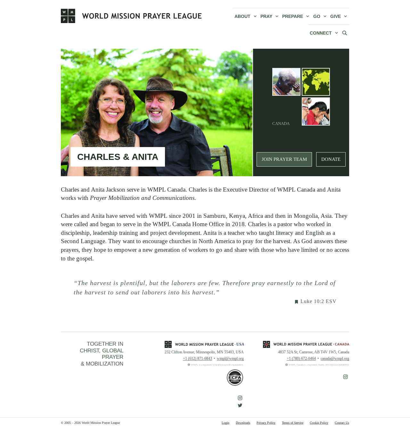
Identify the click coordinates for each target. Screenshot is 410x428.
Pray (266, 16)
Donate (330, 159)
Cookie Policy (319, 422)
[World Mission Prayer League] (131, 16)
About (242, 16)
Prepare (292, 16)
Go (316, 16)
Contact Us (342, 422)
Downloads (243, 422)
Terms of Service (292, 422)
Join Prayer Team (284, 159)
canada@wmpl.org (335, 358)
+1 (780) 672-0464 (301, 358)
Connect (321, 33)
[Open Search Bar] (344, 32)
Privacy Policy (266, 422)
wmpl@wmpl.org (230, 358)
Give (335, 16)
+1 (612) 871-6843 (197, 358)
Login (225, 422)
